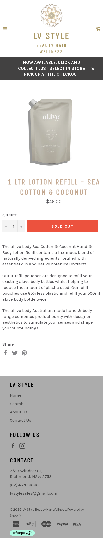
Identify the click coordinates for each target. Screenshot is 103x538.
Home (16, 395)
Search (17, 403)
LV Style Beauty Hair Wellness (44, 509)
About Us (19, 411)
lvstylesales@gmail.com (34, 493)
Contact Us (20, 420)
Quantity (9, 215)
